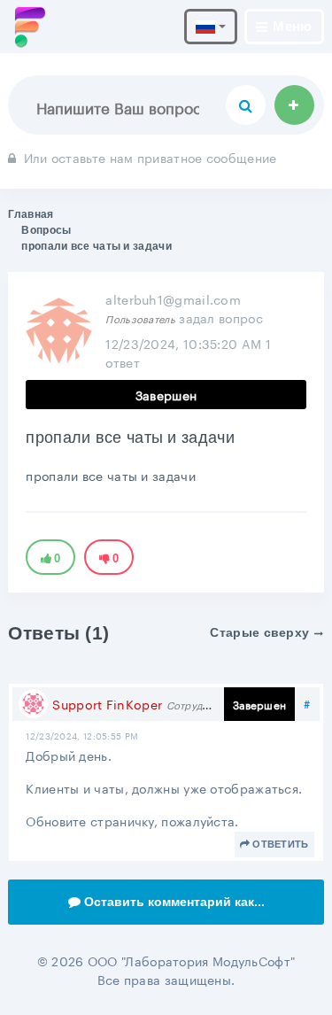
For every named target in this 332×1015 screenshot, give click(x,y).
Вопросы (46, 230)
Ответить (280, 844)
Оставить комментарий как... (174, 902)
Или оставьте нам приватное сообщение (150, 157)
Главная (30, 214)
